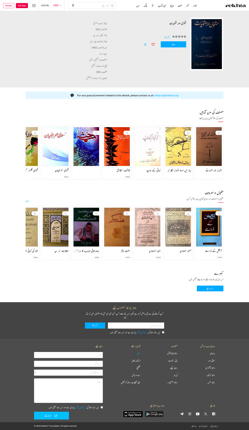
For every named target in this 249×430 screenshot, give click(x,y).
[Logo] (235, 6)
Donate (8, 5)
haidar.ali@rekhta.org (166, 95)
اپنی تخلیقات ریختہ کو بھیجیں (130, 382)
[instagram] (189, 413)
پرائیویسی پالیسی (142, 332)
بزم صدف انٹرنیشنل (93, 78)
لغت (180, 5)
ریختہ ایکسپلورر (173, 382)
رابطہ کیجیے (174, 368)
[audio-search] (73, 5)
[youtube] (197, 413)
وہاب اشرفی (97, 23)
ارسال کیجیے (48, 415)
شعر (187, 5)
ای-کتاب (162, 5)
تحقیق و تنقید (93, 59)
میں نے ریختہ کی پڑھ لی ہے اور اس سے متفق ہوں (135, 332)
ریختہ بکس (211, 382)
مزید (27, 200)
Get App (22, 5)
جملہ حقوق (194, 426)
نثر (152, 5)
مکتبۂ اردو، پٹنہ (97, 35)
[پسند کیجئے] (151, 44)
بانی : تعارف (173, 360)
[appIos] (133, 414)
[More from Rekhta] (34, 5)
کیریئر (175, 375)
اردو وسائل (136, 375)
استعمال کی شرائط (203, 426)
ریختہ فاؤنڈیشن (172, 353)
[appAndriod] (154, 414)
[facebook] (213, 413)
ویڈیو (172, 5)
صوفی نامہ (211, 360)
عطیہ (138, 353)
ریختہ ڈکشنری (210, 368)
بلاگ (145, 5)
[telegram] (181, 413)
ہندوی (212, 353)
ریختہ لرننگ (210, 375)
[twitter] (205, 413)
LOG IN (45, 5)
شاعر (195, 5)
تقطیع (138, 368)
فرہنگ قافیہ (136, 360)
